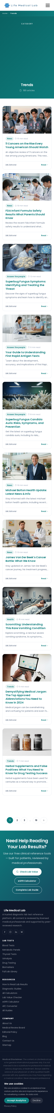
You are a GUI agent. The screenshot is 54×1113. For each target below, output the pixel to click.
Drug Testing (9, 962)
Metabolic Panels (11, 949)
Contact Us (8, 1040)
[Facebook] (4, 932)
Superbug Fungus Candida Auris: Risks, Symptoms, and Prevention (25, 423)
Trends (10, 686)
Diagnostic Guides (11, 988)
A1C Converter (9, 1006)
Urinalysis (7, 958)
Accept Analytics (16, 1100)
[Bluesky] (22, 932)
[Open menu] (47, 5)
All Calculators (9, 993)
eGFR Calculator (27, 880)
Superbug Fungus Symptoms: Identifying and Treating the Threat (26, 285)
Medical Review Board (13, 1027)
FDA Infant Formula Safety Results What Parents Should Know (25, 214)
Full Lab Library (9, 971)
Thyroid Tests (9, 954)
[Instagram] (10, 932)
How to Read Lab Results (15, 984)
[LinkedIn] (16, 932)
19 (36, 820)
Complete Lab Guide (27, 889)
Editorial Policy (9, 1031)
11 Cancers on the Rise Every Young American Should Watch (27, 145)
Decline (36, 1100)
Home (5, 13)
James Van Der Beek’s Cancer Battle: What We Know (26, 559)
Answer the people (16, 276)
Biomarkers (8, 967)
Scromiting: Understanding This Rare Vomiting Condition (26, 626)
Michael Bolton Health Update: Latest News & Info (26, 492)
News (9, 138)
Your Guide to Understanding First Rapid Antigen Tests (25, 354)
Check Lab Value (29, 871)
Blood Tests (8, 945)
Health (10, 619)
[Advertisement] (27, 54)
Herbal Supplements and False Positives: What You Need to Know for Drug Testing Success (26, 769)
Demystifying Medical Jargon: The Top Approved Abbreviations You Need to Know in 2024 (26, 697)
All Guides (7, 1010)
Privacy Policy (10, 1106)
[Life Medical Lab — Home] (21, 5)
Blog (4, 1036)
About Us (7, 1023)
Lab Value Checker (12, 997)
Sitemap (6, 1045)
